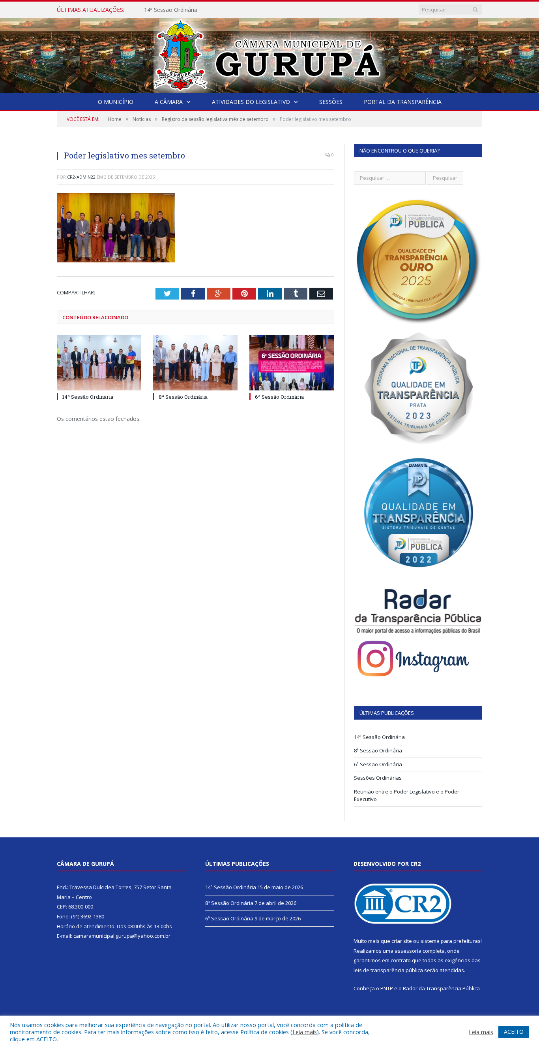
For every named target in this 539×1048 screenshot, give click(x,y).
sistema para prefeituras (451, 940)
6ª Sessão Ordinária (279, 396)
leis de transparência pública (388, 970)
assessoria (408, 950)
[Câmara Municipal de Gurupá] (269, 54)
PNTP (386, 988)
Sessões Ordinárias (378, 777)
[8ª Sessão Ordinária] (195, 362)
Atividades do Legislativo (251, 102)
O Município (115, 102)
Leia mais (304, 1032)
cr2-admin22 (81, 177)
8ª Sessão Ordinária (169, 9)
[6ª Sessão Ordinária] (291, 362)
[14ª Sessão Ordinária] (99, 362)
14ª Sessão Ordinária (87, 396)
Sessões (330, 102)
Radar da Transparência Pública (441, 988)
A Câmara (169, 102)
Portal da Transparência (403, 102)
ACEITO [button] (514, 1031)
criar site (401, 940)
